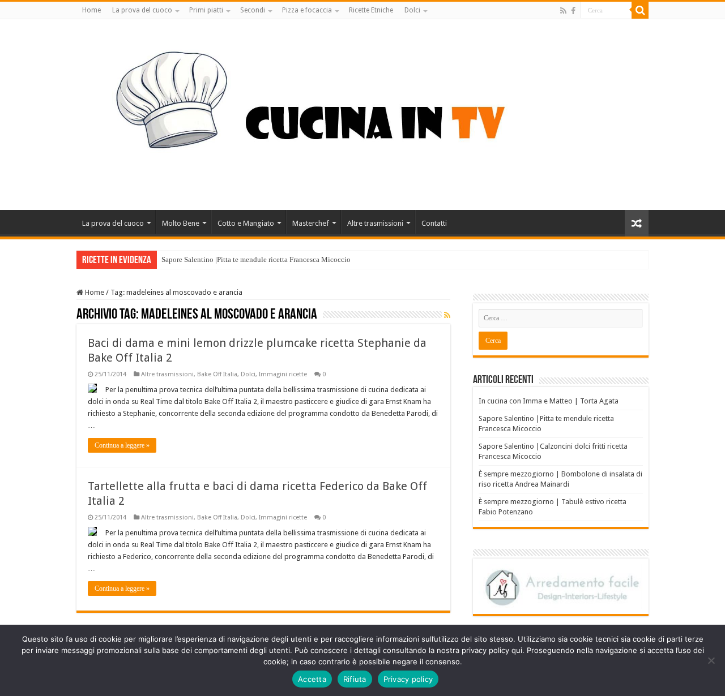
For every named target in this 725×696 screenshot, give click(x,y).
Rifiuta (354, 679)
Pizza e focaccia (307, 10)
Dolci (412, 10)
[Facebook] (573, 11)
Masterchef (310, 223)
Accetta (312, 679)
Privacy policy (408, 679)
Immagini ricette (283, 374)
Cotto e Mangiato (246, 223)
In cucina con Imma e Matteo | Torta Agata (549, 401)
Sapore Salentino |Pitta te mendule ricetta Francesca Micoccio (256, 259)
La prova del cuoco (142, 10)
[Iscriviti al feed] (447, 315)
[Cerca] (640, 10)
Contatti (434, 223)
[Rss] (563, 11)
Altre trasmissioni (375, 223)
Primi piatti (206, 10)
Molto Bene (180, 223)
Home (91, 10)
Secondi (252, 10)
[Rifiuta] (711, 660)
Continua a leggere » (122, 445)
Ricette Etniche (371, 10)
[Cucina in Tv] (362, 112)
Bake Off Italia (217, 374)
